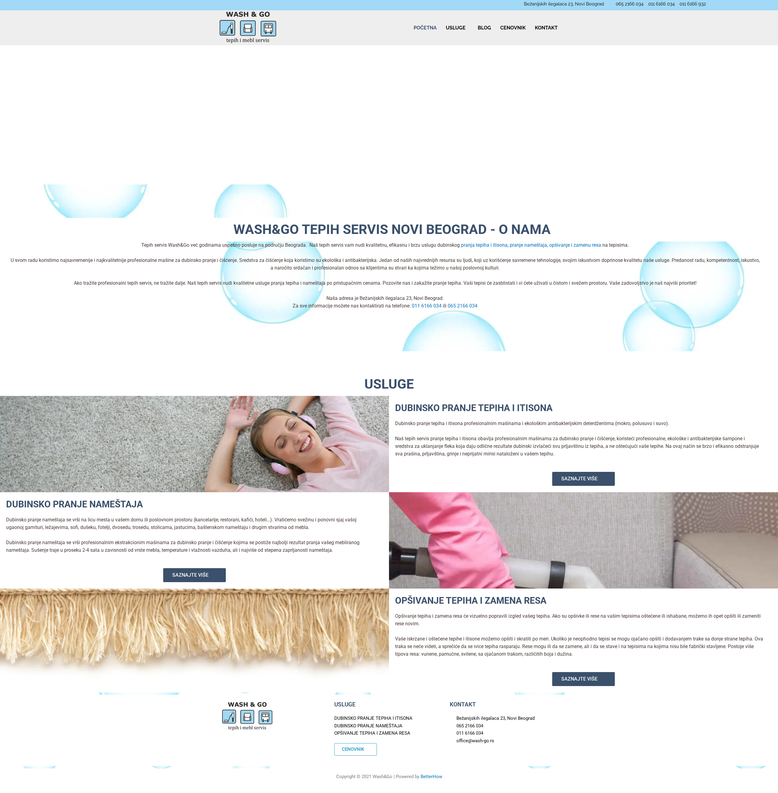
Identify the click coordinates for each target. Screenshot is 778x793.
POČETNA (425, 28)
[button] (457, 28)
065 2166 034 (462, 306)
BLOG (484, 28)
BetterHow (431, 776)
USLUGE (456, 28)
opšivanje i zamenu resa (575, 245)
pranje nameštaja (528, 245)
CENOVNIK (513, 28)
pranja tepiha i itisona (484, 245)
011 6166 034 (427, 306)
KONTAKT (546, 28)
